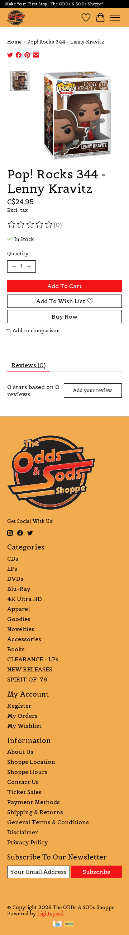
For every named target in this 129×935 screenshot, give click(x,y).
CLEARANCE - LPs (32, 659)
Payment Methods (33, 802)
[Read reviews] (30, 224)
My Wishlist (24, 725)
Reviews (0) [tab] (28, 365)
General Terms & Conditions (48, 822)
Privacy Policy (27, 842)
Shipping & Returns (35, 812)
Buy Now (65, 316)
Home (14, 42)
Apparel (18, 608)
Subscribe (96, 871)
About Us (20, 751)
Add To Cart (64, 285)
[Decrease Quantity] (14, 266)
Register (19, 705)
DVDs (15, 578)
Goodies (18, 618)
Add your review (92, 390)
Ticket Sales (24, 791)
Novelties (20, 629)
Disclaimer (22, 832)
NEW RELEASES (29, 669)
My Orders (22, 715)
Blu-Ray (18, 588)
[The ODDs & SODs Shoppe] (16, 17)
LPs (12, 568)
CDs (12, 558)
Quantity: (18, 254)
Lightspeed (50, 914)
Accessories (24, 639)
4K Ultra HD (24, 598)
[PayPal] (68, 924)
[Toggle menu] (115, 17)
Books (16, 649)
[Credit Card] (57, 924)
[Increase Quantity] (29, 266)
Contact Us (23, 781)
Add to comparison (36, 331)
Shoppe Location (31, 761)
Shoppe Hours (27, 771)
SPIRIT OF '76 (27, 679)
